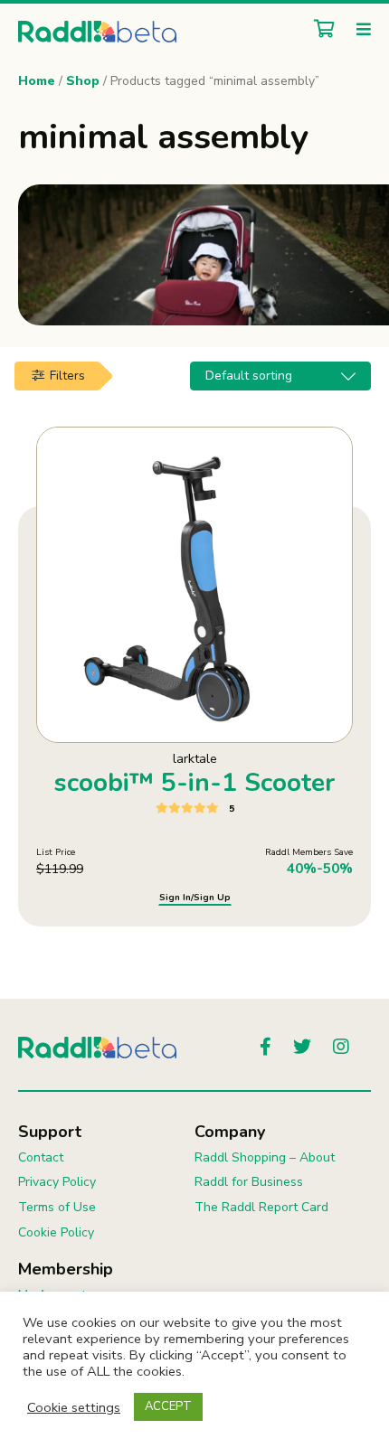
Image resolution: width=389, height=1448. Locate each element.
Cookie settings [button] (73, 1407)
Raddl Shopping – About (264, 1157)
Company (229, 1131)
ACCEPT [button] (168, 1406)
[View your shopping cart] (320, 31)
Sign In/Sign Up (195, 897)
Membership (65, 1269)
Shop (83, 80)
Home (36, 80)
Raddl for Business (248, 1181)
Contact (40, 1157)
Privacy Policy (57, 1181)
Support (49, 1131)
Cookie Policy (56, 1232)
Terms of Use (57, 1207)
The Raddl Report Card (261, 1207)
